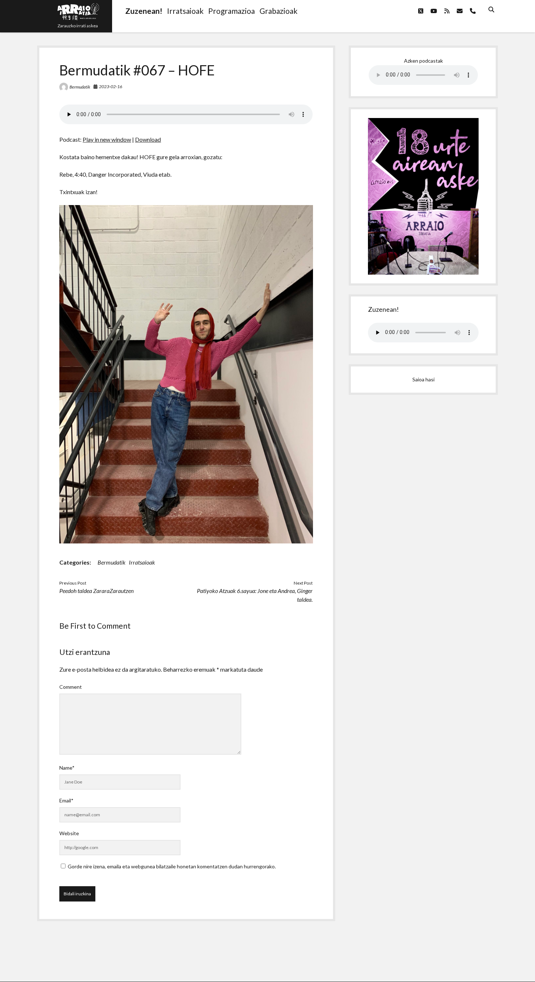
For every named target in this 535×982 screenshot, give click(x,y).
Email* (66, 800)
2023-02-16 (110, 86)
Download (148, 139)
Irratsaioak (142, 562)
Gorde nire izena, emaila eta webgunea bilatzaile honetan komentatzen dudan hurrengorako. (172, 866)
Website (69, 833)
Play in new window (107, 139)
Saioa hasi (423, 379)
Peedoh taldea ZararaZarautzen (96, 590)
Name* (67, 768)
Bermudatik (80, 87)
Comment (70, 687)
